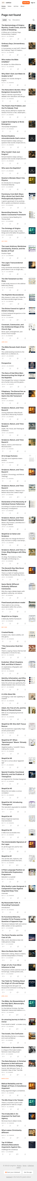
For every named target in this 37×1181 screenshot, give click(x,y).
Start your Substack (13, 1172)
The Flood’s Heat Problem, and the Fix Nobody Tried (14, 107)
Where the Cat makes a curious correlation (12, 792)
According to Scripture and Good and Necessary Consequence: (14, 507)
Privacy (19, 1165)
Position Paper (6, 253)
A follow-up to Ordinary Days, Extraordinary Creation (11, 33)
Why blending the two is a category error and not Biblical (13, 1037)
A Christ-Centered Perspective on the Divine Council (13, 314)
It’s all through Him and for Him (12, 847)
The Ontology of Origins (11, 228)
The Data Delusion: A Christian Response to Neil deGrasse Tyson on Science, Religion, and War (14, 1063)
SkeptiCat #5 (7, 788)
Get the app (28, 1172)
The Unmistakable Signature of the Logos (14, 843)
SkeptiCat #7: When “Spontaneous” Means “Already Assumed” (14, 742)
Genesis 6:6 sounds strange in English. (11, 79)
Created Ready (7, 632)
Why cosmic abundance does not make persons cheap (12, 941)
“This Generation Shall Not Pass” (12, 647)
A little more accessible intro (11, 833)
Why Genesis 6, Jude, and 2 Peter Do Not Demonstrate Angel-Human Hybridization (13, 298)
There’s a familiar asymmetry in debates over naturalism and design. (13, 95)
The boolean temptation (9, 127)
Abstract (4, 398)
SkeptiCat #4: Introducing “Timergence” (12, 803)
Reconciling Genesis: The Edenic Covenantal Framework (14, 213)
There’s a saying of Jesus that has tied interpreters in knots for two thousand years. (14, 652)
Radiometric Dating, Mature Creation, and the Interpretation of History (14, 955)
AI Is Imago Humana (9, 456)
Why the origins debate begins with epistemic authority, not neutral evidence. (13, 592)
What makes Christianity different (12, 1131)
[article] (18, 32)
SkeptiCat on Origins (10, 616)
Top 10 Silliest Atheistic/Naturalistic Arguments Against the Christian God (11, 1145)
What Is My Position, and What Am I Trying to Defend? (13, 523)
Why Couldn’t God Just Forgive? (11, 153)
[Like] (3, 55)
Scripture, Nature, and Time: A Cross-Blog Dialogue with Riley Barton (14, 552)
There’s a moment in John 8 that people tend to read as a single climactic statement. (12, 1103)
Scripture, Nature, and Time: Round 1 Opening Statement (13, 519)
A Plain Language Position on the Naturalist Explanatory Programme (13, 872)
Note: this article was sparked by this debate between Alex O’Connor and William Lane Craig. (13, 684)
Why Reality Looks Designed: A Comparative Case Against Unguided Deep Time (14, 888)
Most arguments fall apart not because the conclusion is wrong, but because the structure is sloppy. (14, 987)
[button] (3, 6)
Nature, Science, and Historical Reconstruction (11, 445)
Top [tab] (9, 20)
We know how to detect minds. (12, 1121)
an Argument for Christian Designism (14, 779)
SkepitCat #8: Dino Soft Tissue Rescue (14, 725)
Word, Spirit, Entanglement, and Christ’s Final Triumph (12, 332)
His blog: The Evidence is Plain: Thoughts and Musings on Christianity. (12, 558)
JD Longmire (10, 36)
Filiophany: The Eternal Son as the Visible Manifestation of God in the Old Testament (14, 393)
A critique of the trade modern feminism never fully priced (11, 1051)
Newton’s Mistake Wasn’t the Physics (13, 179)
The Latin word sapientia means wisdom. (12, 459)
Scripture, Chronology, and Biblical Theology (13, 475)
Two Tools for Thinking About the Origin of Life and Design (13, 982)
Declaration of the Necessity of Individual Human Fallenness (14, 503)
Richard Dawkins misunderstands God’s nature (13, 137)
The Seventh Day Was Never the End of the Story (13, 569)
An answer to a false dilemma (11, 64)
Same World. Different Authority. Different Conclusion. (10, 586)
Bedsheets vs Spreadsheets (13, 1047)
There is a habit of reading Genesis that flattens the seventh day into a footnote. (13, 574)
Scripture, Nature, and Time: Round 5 (13, 425)
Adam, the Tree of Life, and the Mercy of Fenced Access (14, 709)
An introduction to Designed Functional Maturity (11, 184)
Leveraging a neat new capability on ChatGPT (13, 697)
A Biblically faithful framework (11, 619)
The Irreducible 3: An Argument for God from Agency (11, 1116)
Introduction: (6, 907)
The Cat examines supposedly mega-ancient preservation (13, 730)
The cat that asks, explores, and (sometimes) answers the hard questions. (12, 859)
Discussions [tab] (16, 20)
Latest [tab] (5, 20)
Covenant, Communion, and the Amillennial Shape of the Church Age (13, 327)
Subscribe (26, 3)
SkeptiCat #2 (7, 830)
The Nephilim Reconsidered (13, 295)
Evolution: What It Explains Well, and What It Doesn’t (12, 663)
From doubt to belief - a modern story (14, 1024)
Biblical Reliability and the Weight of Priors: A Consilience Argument (14, 1086)
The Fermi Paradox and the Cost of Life (12, 936)
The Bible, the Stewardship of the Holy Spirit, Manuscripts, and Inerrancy (13, 1003)
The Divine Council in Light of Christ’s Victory (13, 310)
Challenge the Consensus (10, 1149)
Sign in (33, 3)
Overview (5, 893)
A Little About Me (8, 694)
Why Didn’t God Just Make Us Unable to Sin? (13, 75)
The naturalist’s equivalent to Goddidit (14, 807)
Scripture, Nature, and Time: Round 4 (13, 441)
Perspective (6, 363)
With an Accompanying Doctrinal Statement (12, 714)
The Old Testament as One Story (12, 280)
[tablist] (11, 20)
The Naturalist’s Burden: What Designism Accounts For (14, 91)
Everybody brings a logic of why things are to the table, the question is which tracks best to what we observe (14, 232)
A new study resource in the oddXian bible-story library (14, 284)
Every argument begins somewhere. (13, 1091)
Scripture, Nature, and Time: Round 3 (13, 471)
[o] (32, 138)
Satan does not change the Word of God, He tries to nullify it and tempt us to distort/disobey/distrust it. (13, 539)
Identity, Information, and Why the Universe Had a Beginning (14, 679)
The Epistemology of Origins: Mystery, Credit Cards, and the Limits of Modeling (14, 27)
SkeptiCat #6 (7, 758)
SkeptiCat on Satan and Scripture (11, 535)
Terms (24, 1165)
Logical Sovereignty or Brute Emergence (13, 123)
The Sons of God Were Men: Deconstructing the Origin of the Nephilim (13, 375)
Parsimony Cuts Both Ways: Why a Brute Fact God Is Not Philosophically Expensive (13, 196)
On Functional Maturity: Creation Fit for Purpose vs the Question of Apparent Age (14, 919)
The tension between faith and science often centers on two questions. (14, 925)
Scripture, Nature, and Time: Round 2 (13, 487)
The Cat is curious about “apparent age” (13, 762)
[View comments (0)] (10, 55)
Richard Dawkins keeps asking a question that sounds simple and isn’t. (14, 158)
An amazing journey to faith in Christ (14, 1021)
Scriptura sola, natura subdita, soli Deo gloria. (13, 636)
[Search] (33, 20)
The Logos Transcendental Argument (12, 264)
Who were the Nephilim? (11, 168)
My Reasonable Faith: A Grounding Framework (11, 904)
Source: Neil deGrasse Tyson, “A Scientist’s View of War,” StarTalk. (12, 1069)
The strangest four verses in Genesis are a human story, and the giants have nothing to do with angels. (13, 381)
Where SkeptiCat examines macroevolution (10, 820)
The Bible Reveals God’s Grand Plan (14, 348)
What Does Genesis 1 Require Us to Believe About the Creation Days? (13, 491)
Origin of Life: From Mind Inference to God (11, 966)
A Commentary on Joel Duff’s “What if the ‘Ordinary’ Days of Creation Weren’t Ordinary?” (14, 49)
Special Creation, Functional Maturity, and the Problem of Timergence (13, 774)
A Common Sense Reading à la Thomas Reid (11, 218)
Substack (9, 1177)
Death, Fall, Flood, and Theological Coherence (13, 429)
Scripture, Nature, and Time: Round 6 (13, 409)
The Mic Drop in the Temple (12, 1100)
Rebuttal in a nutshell (8, 877)
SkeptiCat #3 (7, 816)
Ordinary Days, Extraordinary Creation (13, 45)
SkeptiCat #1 (7, 856)
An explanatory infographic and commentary (12, 668)
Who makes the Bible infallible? (10, 61)
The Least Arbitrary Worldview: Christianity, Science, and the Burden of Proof (14, 248)
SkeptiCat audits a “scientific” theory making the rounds (13, 748)
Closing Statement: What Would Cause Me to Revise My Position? (12, 413)
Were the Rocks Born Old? (12, 951)
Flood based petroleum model (13, 602)
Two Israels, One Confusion (12, 1034)
